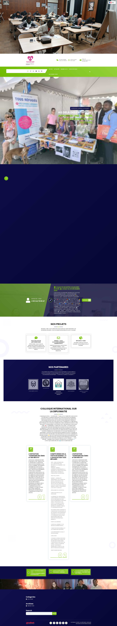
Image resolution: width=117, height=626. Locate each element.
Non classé (30, 599)
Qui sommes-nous (53, 74)
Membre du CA (64, 69)
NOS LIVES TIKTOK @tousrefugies (36, 341)
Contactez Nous (73, 69)
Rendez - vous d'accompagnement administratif (58, 342)
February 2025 (31, 605)
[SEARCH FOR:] (41, 613)
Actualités (56, 69)
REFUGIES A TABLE (81, 341)
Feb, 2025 (31, 449)
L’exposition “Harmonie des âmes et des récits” (37, 455)
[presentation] (6, 178)
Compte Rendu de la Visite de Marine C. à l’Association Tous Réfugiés (58, 456)
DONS (86, 129)
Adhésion (85, 300)
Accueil (51, 69)
